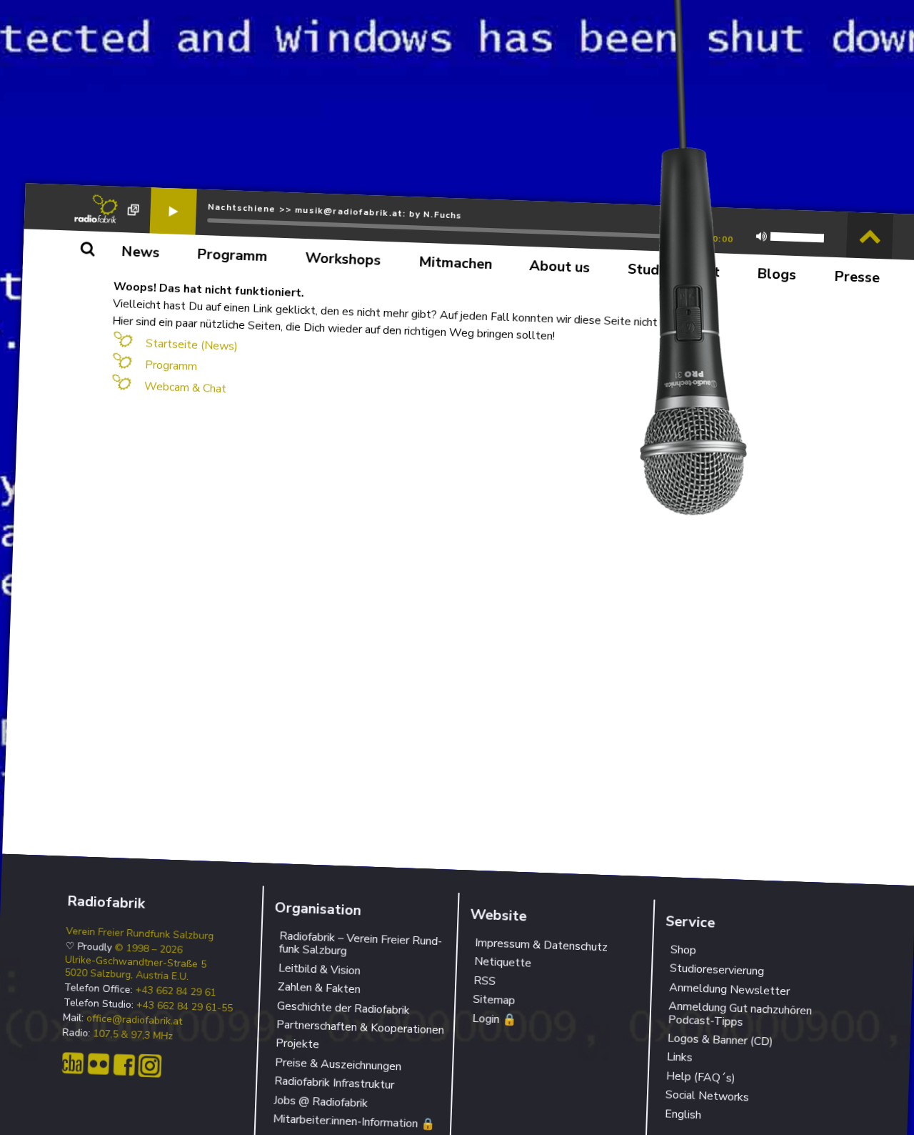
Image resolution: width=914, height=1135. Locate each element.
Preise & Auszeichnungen (338, 1064)
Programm (171, 366)
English (682, 1114)
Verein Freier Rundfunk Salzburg (140, 934)
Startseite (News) (192, 344)
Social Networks (707, 1096)
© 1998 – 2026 (148, 948)
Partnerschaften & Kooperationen (360, 1027)
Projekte (298, 1044)
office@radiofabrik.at (134, 1021)
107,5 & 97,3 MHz (133, 1036)
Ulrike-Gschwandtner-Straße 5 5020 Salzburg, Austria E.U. (135, 968)
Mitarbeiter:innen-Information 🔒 (354, 1121)
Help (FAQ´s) (700, 1077)
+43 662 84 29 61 (175, 992)
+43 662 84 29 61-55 (184, 1007)
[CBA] (72, 1063)
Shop (683, 950)
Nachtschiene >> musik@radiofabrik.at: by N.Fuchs (335, 211)
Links (679, 1057)
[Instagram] (149, 1066)
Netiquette (503, 962)
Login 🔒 (494, 1019)
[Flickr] (98, 1064)
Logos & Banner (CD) (720, 1040)
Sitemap (494, 999)
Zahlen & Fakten (319, 988)
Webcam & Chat (185, 387)
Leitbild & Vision (319, 969)
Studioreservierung (716, 970)
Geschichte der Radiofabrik (344, 1008)
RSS (484, 981)
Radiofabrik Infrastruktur (334, 1084)
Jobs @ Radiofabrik (320, 1101)
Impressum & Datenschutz (541, 945)
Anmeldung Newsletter (729, 989)
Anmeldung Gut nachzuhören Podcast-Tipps (740, 1014)
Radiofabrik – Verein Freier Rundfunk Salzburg (361, 943)
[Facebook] (124, 1065)
